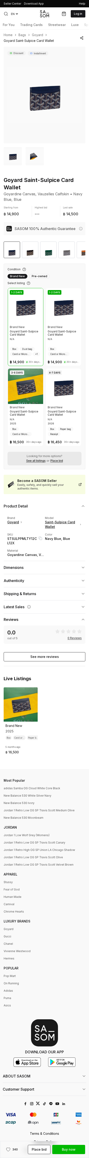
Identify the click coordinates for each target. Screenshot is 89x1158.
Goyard (37, 35)
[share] (81, 38)
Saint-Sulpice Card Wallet (60, 524)
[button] (6, 14)
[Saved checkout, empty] (64, 13)
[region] (44, 95)
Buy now (69, 1149)
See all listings (36, 460)
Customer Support (18, 1089)
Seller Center (12, 3)
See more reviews (44, 657)
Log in (78, 13)
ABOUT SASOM (16, 1076)
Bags (22, 35)
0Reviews (75, 638)
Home (8, 35)
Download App (34, 3)
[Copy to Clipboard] (40, 538)
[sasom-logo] (44, 13)
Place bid (56, 460)
